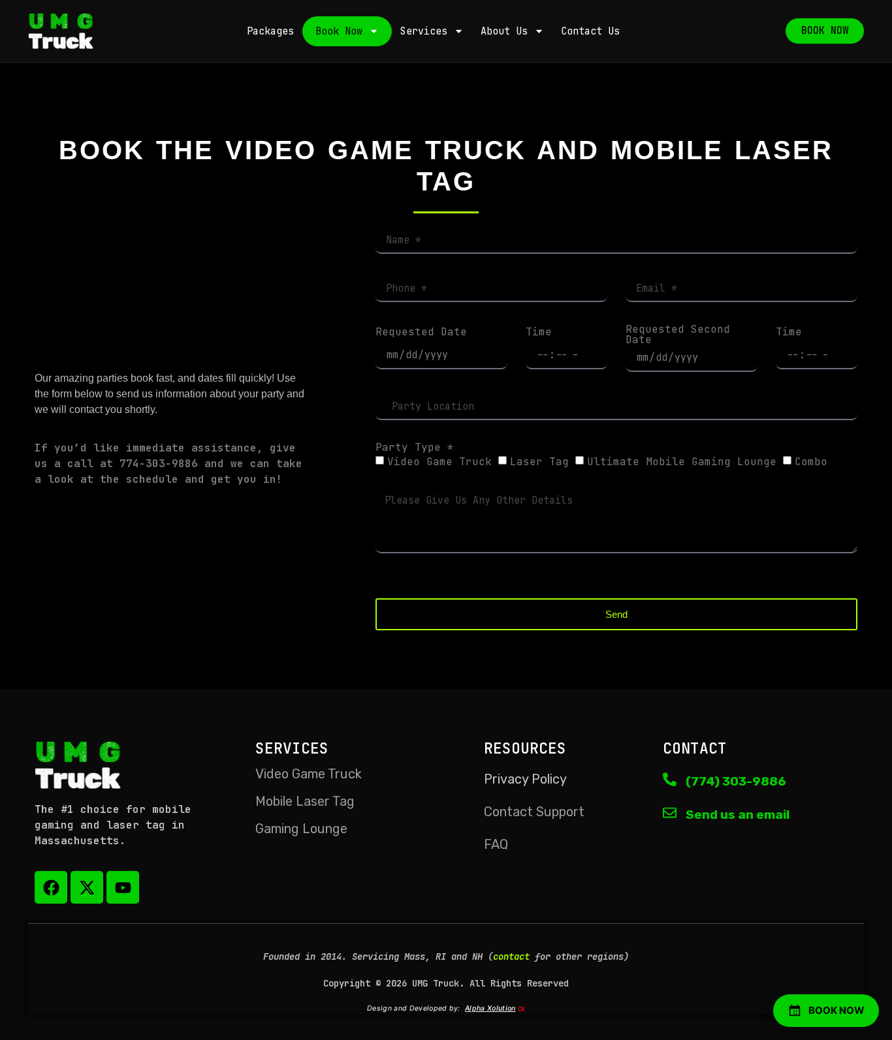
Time (539, 332)
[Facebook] (51, 887)
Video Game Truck (439, 461)
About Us (504, 31)
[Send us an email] (670, 812)
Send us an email (737, 814)
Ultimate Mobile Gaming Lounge (681, 461)
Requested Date (421, 332)
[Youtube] (122, 887)
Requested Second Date (678, 334)
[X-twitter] (87, 887)
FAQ (496, 844)
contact (511, 956)
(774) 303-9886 (736, 781)
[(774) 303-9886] (670, 779)
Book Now (338, 31)
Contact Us (590, 31)
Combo (811, 461)
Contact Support (534, 811)
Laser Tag (539, 461)
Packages (270, 31)
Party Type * (414, 447)
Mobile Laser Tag (305, 801)
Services (423, 31)
